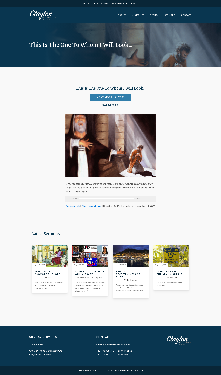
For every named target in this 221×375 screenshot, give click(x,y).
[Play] (69, 198)
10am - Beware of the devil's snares (169, 273)
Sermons (170, 15)
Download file (72, 206)
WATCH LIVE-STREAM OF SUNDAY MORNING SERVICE (110, 4)
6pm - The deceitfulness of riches (128, 274)
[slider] (150, 198)
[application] (110, 199)
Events (154, 15)
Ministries (138, 15)
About (122, 15)
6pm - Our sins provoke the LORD (48, 273)
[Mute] (143, 198)
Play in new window (91, 206)
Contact (186, 15)
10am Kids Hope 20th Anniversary (89, 273)
